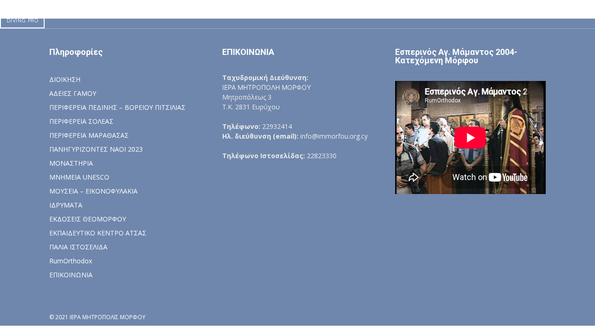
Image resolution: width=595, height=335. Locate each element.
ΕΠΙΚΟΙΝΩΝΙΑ (71, 274)
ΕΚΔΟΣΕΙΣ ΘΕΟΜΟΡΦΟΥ (87, 218)
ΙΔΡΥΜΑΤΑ (65, 205)
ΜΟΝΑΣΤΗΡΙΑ (71, 163)
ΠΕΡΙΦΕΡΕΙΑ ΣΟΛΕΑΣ (81, 121)
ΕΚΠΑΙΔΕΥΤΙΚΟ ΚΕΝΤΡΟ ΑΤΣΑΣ (97, 232)
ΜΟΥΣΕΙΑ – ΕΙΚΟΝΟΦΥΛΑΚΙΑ (93, 191)
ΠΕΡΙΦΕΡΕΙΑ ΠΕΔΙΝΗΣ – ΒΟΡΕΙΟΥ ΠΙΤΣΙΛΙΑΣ (117, 107)
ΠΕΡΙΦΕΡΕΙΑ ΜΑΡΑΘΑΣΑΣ (89, 135)
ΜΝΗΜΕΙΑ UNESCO (79, 177)
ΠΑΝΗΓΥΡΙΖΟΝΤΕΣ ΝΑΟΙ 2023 (96, 149)
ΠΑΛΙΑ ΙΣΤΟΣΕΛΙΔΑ (78, 246)
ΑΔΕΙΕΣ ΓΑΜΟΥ (72, 93)
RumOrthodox (70, 260)
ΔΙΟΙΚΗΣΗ (64, 79)
